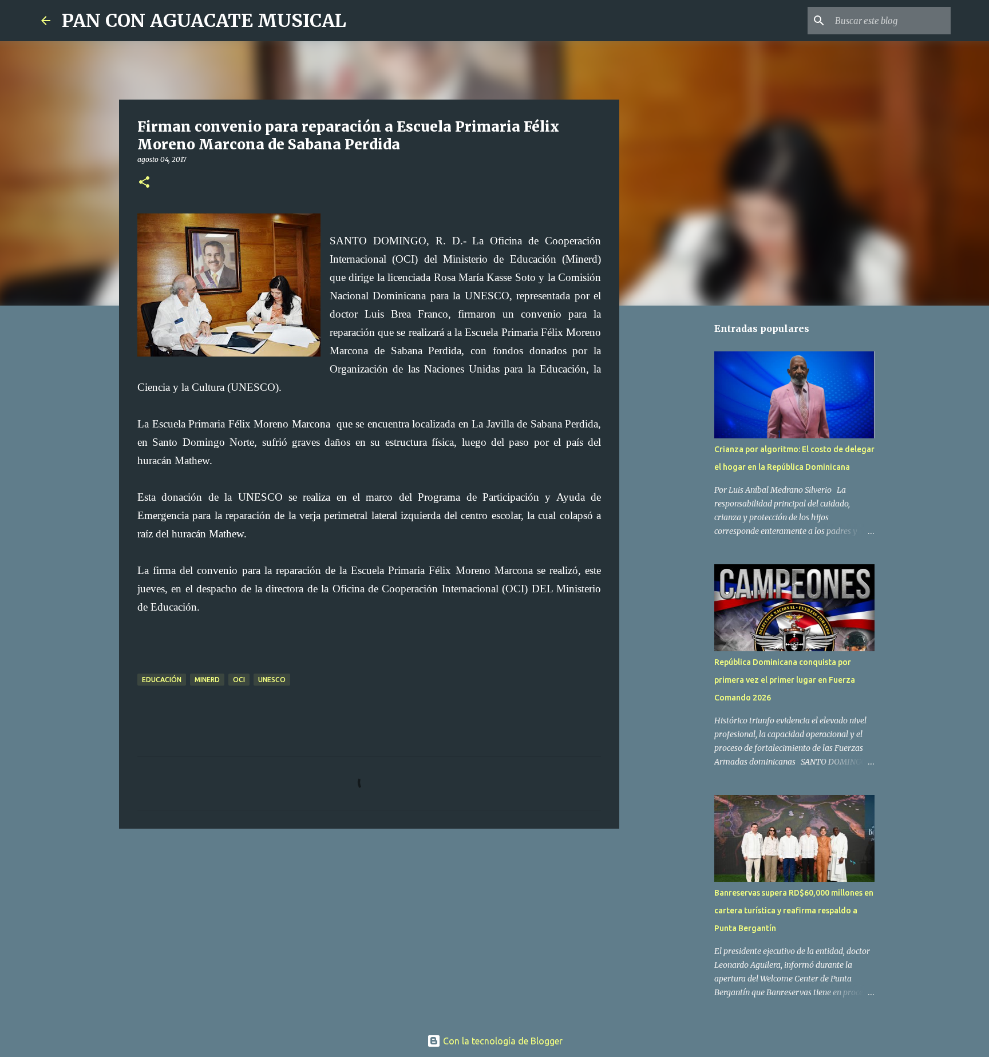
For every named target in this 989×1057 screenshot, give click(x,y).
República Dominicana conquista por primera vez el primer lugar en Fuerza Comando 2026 (784, 680)
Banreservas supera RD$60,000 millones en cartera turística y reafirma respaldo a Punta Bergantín (793, 910)
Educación (161, 679)
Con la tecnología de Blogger (502, 1041)
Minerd (207, 679)
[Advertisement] (369, 926)
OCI (239, 679)
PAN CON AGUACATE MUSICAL (204, 20)
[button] (144, 183)
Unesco (272, 679)
